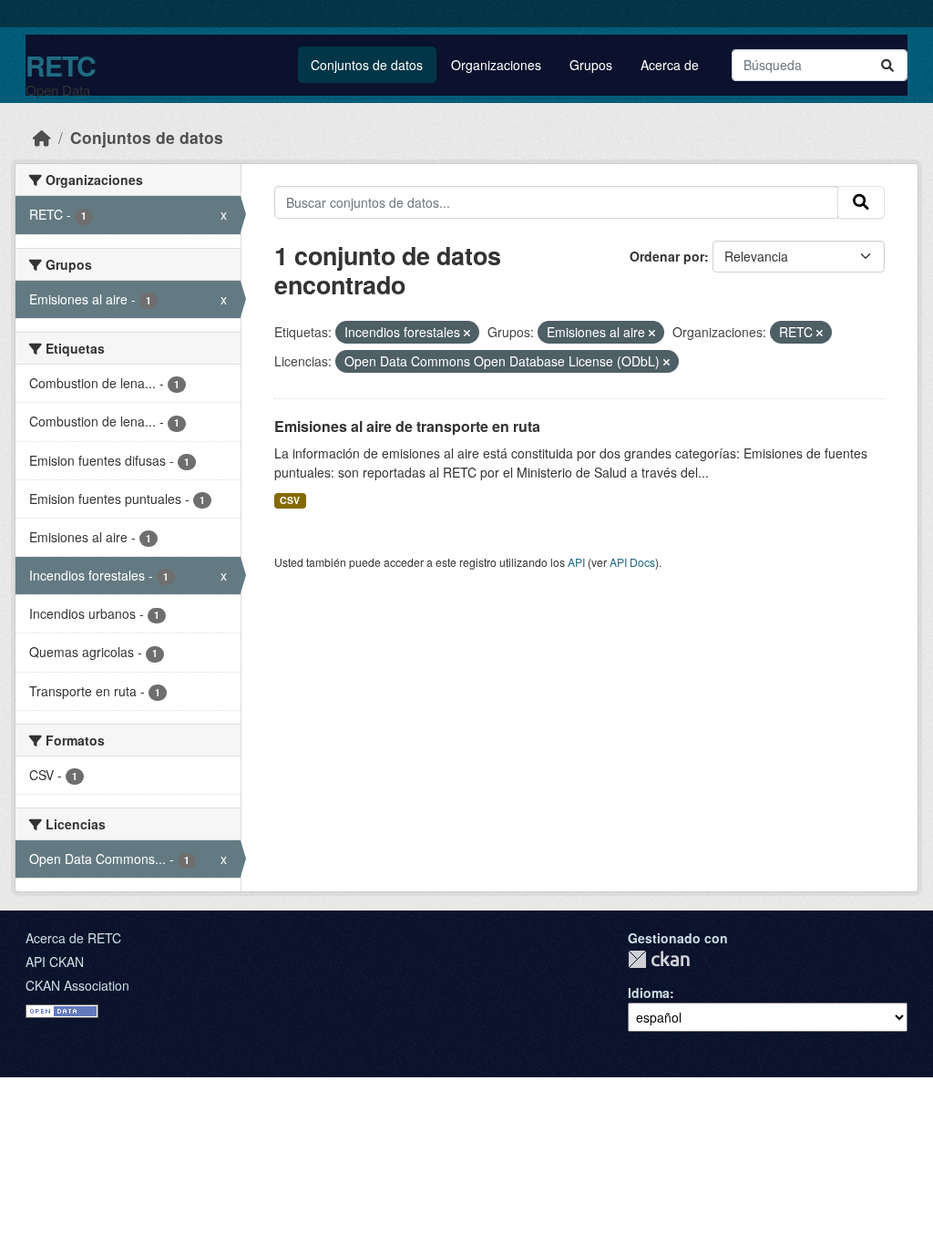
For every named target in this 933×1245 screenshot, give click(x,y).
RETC (61, 65)
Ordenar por (667, 256)
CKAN (659, 959)
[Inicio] (42, 137)
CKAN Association (77, 985)
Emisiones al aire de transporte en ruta (407, 426)
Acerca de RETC (73, 938)
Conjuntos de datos (367, 65)
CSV (290, 500)
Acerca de (670, 65)
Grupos (590, 65)
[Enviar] (887, 65)
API (576, 562)
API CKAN (55, 961)
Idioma (649, 992)
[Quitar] (467, 332)
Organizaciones (496, 65)
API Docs (632, 562)
